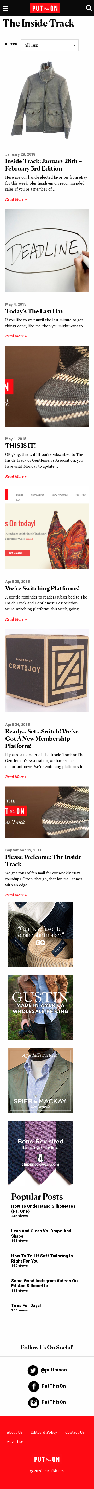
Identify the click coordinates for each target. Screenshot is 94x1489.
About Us (14, 1432)
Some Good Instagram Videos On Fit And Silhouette (44, 1283)
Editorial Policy (44, 1432)
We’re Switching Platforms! (42, 588)
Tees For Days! (26, 1305)
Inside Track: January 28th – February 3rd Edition (43, 164)
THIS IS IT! (20, 445)
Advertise (15, 1441)
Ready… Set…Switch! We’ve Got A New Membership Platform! (42, 738)
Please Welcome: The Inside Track (43, 860)
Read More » (16, 199)
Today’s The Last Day (34, 311)
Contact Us (74, 1432)
